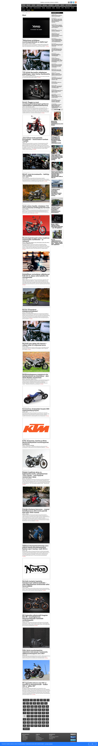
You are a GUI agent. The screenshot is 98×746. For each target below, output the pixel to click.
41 (47, 716)
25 (39, 709)
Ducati (30, 7)
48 (47, 719)
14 (24, 706)
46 (39, 719)
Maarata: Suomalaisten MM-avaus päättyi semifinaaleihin (56, 70)
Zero (26, 550)
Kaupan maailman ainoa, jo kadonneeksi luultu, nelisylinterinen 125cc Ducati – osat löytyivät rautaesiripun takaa (34, 474)
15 (28, 706)
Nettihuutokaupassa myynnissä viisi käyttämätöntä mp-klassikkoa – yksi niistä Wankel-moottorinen (35, 376)
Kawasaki (58, 7)
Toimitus (38, 734)
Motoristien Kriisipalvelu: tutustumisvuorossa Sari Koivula (57, 123)
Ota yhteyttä (69, 5)
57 (28, 725)
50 (28, 722)
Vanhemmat (26, 728)
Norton (27, 43)
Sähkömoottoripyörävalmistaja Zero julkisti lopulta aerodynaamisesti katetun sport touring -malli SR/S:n (35, 547)
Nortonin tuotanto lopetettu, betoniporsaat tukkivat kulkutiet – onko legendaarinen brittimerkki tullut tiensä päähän (35, 583)
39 (39, 716)
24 (35, 709)
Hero (43, 242)
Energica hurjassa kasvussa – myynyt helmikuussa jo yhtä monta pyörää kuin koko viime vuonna (35, 510)
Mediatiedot (51, 738)
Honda (43, 7)
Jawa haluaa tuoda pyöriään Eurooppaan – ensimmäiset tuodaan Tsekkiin (35, 139)
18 (39, 706)
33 (43, 712)
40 (43, 716)
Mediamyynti (52, 734)
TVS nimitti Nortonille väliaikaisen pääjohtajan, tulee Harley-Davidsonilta (36, 73)
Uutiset (33, 5)
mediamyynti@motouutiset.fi (53, 736)
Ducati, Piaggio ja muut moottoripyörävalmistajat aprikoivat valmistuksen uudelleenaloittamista (35, 103)
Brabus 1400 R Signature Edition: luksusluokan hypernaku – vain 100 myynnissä (57, 226)
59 (35, 725)
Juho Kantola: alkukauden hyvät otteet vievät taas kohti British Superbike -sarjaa (57, 78)
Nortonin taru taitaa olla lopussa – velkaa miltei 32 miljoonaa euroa (34, 344)
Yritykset (57, 5)
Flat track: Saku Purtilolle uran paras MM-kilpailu (56, 82)
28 (24, 712)
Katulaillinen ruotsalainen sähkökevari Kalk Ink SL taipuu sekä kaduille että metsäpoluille (36, 275)
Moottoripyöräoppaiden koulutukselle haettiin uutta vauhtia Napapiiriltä (56, 54)
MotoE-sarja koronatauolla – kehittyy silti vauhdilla (35, 175)
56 (24, 725)
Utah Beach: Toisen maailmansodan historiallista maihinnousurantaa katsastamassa (55, 210)
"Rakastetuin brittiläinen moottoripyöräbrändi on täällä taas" (35, 41)
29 (28, 712)
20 (47, 706)
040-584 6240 (39, 739)
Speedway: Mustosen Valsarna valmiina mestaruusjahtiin (57, 15)
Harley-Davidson (37, 7)
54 (43, 722)
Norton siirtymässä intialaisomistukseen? (30, 310)
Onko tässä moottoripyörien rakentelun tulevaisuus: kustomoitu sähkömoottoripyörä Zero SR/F (35, 651)
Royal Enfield (47, 242)
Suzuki (72, 7)
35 (24, 716)
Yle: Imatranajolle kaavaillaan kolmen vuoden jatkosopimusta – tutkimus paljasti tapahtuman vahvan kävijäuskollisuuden (57, 40)
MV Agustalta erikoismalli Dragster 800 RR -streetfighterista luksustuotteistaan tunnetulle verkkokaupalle (35, 617)
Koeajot (28, 5)
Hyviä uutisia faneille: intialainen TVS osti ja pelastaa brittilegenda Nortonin (36, 207)
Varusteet (39, 5)
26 (43, 709)
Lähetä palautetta (38, 737)
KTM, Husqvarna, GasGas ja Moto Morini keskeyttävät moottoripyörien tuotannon (35, 442)
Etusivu (23, 5)
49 (24, 722)
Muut (32, 10)
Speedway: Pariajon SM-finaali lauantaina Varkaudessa (57, 30)
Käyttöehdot (24, 739)
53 (39, 722)
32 (39, 712)
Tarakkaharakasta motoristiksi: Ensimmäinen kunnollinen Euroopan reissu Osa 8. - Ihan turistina (56, 192)
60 (39, 725)
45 (35, 719)
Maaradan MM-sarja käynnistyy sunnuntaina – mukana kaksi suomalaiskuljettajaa (57, 86)
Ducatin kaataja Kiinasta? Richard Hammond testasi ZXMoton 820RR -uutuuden (57, 91)
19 (43, 706)
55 (47, 722)
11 (38, 703)
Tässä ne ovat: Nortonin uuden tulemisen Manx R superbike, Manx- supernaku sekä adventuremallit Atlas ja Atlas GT (57, 174)
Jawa (26, 142)
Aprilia (23, 7)
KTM (63, 7)
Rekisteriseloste (25, 738)
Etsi (72, 734)
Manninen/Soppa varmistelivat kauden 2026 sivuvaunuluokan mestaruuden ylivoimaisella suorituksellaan (57, 65)
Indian (53, 7)
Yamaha (28, 10)
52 (35, 722)
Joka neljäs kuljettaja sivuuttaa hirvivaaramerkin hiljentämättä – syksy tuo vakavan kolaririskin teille (57, 50)
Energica (27, 177)
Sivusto (62, 5)
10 (34, 703)
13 (45, 703)
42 (24, 719)
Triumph (23, 10)
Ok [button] (92, 743)
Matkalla (45, 5)
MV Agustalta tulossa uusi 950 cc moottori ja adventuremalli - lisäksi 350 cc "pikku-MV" (35, 684)
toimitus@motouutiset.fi (40, 738)
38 (35, 716)
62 (47, 725)
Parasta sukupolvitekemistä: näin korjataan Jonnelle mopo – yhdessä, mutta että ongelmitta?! (57, 242)
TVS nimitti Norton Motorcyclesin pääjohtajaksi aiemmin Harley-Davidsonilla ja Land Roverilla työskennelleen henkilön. (35, 77)
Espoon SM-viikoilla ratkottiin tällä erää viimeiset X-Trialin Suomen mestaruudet (57, 44)
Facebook (72, 737)
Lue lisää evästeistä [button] (49, 743)
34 (47, 712)
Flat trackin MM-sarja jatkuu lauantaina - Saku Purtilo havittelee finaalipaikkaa (56, 100)
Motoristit (51, 5)
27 (47, 709)
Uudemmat (26, 700)
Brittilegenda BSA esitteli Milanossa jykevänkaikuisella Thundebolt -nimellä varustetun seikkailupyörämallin (56, 140)
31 (35, 712)
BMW (27, 7)
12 (42, 703)
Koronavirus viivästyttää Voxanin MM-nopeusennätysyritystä (36, 409)
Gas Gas (28, 445)
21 (24, 709)
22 (28, 709)
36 (28, 716)
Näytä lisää (57, 109)
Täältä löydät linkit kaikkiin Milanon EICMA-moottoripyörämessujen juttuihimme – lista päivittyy (57, 157)
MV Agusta (30, 478)
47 (43, 719)
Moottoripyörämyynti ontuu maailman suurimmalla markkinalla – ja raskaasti (35, 239)
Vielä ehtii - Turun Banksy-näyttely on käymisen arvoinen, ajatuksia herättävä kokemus (57, 74)
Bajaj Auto (31, 243)
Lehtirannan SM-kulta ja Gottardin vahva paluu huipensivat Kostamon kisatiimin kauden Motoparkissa (57, 35)
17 (35, 706)
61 (43, 725)
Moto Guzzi (67, 7)
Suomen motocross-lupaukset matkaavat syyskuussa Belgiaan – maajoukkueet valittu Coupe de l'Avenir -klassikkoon (57, 26)
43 (28, 719)
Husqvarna (48, 7)
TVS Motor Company (32, 43)
